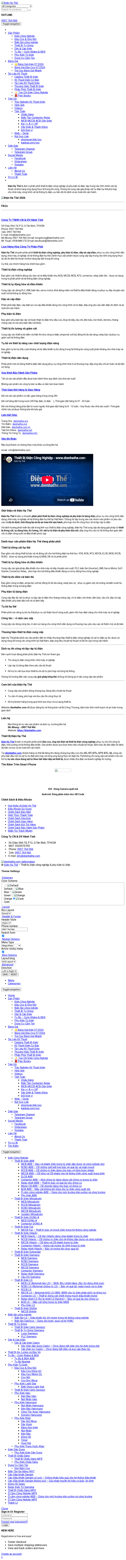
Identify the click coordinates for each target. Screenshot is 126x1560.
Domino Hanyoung (31, 1415)
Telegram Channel (24, 1114)
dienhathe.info (29, 433)
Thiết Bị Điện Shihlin (25, 1308)
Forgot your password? (14, 1521)
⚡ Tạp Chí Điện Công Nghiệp (31, 1058)
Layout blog (8, 958)
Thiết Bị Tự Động (23, 1011)
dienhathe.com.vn (21, 427)
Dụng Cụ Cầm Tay (24, 1023)
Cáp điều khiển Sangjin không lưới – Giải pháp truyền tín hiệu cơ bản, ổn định (51, 1480)
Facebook (20, 1124)
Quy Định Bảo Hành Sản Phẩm (19, 372)
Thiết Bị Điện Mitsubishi (28, 1198)
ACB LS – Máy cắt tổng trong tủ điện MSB (45, 1302)
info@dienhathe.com (28, 855)
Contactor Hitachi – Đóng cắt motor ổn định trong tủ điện (53, 1245)
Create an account (11, 1554)
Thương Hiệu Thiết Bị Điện (29, 1051)
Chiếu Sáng (27, 1080)
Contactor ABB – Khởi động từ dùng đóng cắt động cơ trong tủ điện (59, 1179)
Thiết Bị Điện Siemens (27, 1255)
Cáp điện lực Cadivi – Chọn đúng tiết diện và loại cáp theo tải (56, 1349)
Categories (14, 983)
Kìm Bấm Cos (22, 1468)
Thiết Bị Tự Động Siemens (29, 1330)
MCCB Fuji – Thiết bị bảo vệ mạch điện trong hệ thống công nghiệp (58, 1230)
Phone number (9, 926)
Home (11, 995)
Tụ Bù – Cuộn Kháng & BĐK (29, 1017)
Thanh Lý (13, 1502)
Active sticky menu (12, 948)
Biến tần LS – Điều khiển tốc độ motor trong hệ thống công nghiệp (51, 1317)
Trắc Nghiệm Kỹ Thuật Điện (29, 1067)
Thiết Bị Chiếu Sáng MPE (28, 1458)
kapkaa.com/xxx (30, 1108)
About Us (19, 1136)
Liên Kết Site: (9, 415)
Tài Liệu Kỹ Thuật (17, 1039)
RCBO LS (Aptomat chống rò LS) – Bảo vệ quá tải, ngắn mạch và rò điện (61, 1286)
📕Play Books (22, 1061)
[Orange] (19, 895)
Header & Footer (11, 916)
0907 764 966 (9, 20)
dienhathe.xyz (19, 424)
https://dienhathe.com (29, 730)
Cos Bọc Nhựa (29, 1380)
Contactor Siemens (32, 1270)
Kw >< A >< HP (29, 1089)
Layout (5, 907)
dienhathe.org (20, 421)
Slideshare (20, 1127)
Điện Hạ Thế (11, 864)
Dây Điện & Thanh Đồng (34, 1092)
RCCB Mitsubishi (30, 1204)
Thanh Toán (20, 1139)
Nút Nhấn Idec (29, 1399)
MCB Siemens (29, 1258)
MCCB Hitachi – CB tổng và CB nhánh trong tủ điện (49, 1242)
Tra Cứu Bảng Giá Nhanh (28, 1036)
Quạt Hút (26, 1443)
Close (4, 1508)
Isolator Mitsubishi (32, 1214)
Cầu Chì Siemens (31, 1277)
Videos (18, 1073)
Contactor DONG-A (31, 1223)
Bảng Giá (13, 1026)
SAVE (5, 974)
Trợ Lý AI (13, 1142)
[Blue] (19, 888)
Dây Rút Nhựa (29, 1421)
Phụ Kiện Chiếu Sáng (26, 1462)
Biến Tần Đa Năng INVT (21, 1471)
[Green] (17, 892)
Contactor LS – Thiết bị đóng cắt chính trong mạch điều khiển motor (59, 1295)
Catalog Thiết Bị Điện (26, 1042)
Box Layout (7, 910)
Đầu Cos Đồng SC (31, 1371)
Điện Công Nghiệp (24, 1001)
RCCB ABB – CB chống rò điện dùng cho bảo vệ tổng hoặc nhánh (57, 1170)
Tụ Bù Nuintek (22, 1361)
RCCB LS (26, 1289)
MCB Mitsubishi (30, 1201)
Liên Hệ (12, 1133)
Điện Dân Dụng (16, 1449)
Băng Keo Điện (29, 1427)
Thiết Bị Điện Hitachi (25, 1233)
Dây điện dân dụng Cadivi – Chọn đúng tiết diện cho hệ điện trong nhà (60, 1346)
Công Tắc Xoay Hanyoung (35, 1411)
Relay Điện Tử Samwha (21, 1487)
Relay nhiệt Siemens (32, 1273)
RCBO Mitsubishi (31, 1208)
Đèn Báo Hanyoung (32, 1408)
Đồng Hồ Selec (16, 1484)
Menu (11, 980)
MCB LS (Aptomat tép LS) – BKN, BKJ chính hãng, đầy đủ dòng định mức (62, 1283)
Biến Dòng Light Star (32, 1386)
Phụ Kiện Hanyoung (25, 1402)
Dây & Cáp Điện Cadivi (27, 1342)
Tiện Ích (12, 1064)
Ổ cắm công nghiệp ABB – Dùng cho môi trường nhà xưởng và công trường (63, 1192)
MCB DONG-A (29, 1220)
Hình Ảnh (19, 1070)
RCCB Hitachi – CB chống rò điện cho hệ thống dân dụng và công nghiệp (61, 1239)
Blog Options (9, 955)
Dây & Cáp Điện (23, 1014)
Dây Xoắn (26, 1424)
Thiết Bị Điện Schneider (27, 1251)
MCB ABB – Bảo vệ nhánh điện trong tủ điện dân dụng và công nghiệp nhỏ (63, 1164)
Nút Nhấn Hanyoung (32, 1405)
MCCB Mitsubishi (31, 1211)
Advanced (7, 964)
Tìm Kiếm (13, 1146)
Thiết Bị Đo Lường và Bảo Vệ (24, 1352)
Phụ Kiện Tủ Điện (24, 1020)
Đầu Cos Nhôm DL (31, 1374)
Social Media (15, 1120)
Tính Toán (19, 1077)
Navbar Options (10, 939)
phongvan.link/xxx (31, 1105)
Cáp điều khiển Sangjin (20, 1474)
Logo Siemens (29, 1333)
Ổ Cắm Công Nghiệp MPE (22, 1493)
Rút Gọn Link (21, 1102)
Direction (6, 967)
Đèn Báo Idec (28, 1396)
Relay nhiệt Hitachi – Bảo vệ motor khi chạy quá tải (50, 1248)
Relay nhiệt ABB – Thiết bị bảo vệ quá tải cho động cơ (51, 1182)
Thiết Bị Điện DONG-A (26, 1217)
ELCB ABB (27, 1176)
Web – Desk (21, 1098)
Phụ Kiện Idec (22, 1393)
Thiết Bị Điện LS (23, 1280)
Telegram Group (23, 1117)
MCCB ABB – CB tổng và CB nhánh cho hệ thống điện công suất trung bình (63, 1173)
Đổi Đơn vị (27, 1095)
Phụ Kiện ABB (29, 1195)
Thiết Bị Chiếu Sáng (19, 1455)
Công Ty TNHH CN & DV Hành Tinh (22, 220)
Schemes (7, 877)
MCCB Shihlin (28, 1311)
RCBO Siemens (30, 1261)
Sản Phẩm (14, 998)
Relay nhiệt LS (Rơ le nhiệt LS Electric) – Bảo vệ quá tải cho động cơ (59, 1299)
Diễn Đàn (13, 1111)
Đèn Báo (26, 1433)
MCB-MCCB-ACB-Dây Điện (36, 1086)
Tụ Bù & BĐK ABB (24, 1358)
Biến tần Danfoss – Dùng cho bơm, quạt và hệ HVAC (44, 1320)
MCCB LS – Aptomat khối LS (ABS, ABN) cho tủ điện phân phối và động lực (63, 1292)
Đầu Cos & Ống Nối (25, 1004)
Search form (8, 932)
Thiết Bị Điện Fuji (23, 1226)
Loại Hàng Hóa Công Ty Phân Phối (22, 246)
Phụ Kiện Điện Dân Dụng (28, 1452)
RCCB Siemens (29, 1264)
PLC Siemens (29, 1336)
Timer (24, 1440)
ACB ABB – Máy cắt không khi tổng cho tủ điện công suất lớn (55, 1189)
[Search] (29, 10)
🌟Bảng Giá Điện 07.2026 (29, 1029)
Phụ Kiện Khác (22, 1418)
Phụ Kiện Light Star (25, 1383)
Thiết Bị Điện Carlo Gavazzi (29, 1327)
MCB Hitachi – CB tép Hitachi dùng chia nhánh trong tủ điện (54, 1236)
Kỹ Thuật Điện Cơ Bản (26, 1045)
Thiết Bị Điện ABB (24, 1161)
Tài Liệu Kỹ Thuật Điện (27, 1048)
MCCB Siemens (30, 1267)
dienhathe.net (25, 430)
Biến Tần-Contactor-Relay (35, 1083)
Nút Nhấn (26, 1430)
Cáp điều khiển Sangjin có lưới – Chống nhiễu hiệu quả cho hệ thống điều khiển (52, 1477)
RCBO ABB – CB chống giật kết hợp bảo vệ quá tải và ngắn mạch (57, 1167)
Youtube (19, 1130)
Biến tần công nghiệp (26, 1008)
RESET (14, 974)
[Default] (12, 885)
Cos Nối (25, 1377)
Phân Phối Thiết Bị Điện (27, 1055)
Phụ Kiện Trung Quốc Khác (29, 1446)
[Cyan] (20, 898)
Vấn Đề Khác (9, 438)
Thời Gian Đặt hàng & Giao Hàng (20, 389)
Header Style (8, 919)
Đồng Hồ (26, 1437)
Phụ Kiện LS (28, 1305)
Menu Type (7, 942)
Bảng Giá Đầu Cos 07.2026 (29, 1033)
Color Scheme (9, 880)
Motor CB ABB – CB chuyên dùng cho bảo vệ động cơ (51, 1186)
